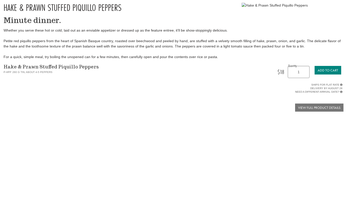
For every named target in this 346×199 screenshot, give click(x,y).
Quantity (292, 65)
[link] (328, 70)
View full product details (319, 107)
